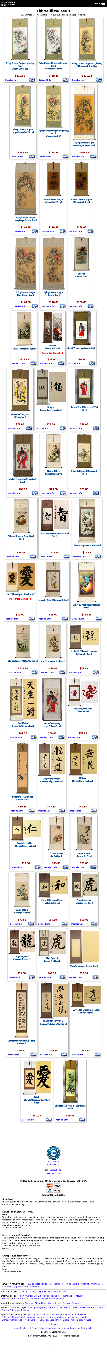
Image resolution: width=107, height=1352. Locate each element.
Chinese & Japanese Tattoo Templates (47, 1298)
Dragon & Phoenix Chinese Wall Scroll (86, 606)
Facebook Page (55, 1170)
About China (41, 1303)
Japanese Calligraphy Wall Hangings (53, 1317)
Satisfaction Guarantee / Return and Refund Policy (69, 1328)
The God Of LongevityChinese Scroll (20, 416)
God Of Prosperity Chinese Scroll (81, 348)
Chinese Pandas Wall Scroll (24, 348)
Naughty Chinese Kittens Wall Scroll (84, 472)
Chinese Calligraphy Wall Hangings (18, 1317)
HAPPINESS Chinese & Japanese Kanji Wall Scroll (86, 1011)
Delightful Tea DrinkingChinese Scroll (22, 798)
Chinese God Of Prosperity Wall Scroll (84, 408)
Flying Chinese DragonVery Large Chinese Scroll (26, 219)
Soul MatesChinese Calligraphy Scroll (23, 724)
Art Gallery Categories (36, 1291)
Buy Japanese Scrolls (37, 1283)
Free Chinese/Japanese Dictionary (88, 1307)
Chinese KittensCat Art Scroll (56, 855)
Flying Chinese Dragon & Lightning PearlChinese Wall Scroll (54, 66)
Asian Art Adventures (72, 1303)
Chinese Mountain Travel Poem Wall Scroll (21, 1042)
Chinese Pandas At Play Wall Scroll (23, 661)
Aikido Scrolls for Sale (81, 1319)
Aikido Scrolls (73, 1283)
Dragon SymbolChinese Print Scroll (21, 958)
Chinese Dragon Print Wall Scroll (87, 545)
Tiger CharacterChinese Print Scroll (84, 901)
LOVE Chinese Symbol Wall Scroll (20, 594)
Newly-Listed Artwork (58, 1291)
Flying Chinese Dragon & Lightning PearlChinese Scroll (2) (54, 133)
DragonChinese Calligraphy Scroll (50, 408)
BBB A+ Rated (53, 1173)
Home (21, 1291)
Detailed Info (11, 80)
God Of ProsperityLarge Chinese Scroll (52, 725)
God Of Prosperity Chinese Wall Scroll (23, 481)
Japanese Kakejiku (40, 1314)
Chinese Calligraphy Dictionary (16, 1310)
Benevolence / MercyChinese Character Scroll (25, 844)
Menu (97, 3)
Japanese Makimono (60, 1314)
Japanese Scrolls (79, 1317)
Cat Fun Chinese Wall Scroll (53, 661)
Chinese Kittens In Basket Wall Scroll (21, 537)
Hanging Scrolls (78, 1314)
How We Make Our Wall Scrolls (34, 1295)
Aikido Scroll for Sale (34, 1319)
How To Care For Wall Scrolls (15, 1298)
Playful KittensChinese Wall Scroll (53, 472)
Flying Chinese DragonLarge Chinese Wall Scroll (23, 131)
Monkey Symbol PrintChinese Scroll (83, 710)
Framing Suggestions (38, 1307)
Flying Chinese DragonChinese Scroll (53, 294)
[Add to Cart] (32, 80)
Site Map (53, 1324)
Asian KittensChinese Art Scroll (84, 855)
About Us (29, 1303)
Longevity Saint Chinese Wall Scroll (53, 600)
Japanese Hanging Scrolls (57, 1319)
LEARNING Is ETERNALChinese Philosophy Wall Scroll (53, 1022)
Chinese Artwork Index (12, 1319)
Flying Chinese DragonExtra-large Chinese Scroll (84, 144)
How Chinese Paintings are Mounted (67, 1295)
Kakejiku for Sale (57, 1283)
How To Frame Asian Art (60, 1307)
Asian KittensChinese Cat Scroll (22, 911)
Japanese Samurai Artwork (27, 1286)
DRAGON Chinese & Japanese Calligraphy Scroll (84, 653)
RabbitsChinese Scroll (81, 275)
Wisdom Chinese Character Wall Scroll (54, 535)
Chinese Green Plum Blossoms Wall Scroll (70, 1107)
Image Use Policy (22, 1328)
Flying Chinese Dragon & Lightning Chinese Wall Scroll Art (87, 65)
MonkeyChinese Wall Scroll (52, 347)
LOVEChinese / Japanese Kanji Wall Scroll (37, 1100)
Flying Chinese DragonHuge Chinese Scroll (25, 294)
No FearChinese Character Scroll (82, 779)
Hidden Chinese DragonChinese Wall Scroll (81, 201)
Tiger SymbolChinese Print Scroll (51, 959)
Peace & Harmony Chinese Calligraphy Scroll (52, 901)
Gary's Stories (54, 1303)
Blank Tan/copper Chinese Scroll (84, 966)
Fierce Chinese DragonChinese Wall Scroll (53, 201)
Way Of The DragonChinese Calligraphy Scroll (51, 780)
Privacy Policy (38, 1328)
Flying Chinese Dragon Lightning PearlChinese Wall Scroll (20, 66)
